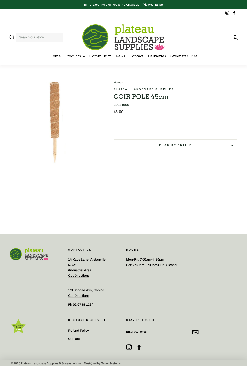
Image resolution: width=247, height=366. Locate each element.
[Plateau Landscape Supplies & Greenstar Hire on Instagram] (129, 347)
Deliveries (157, 56)
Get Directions (78, 275)
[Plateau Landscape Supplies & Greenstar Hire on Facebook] (139, 347)
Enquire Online (175, 145)
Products (73, 56)
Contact (137, 56)
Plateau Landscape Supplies (144, 89)
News (120, 56)
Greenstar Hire (184, 56)
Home (55, 56)
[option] (123, 4)
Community (100, 56)
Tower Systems (111, 363)
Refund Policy (78, 330)
